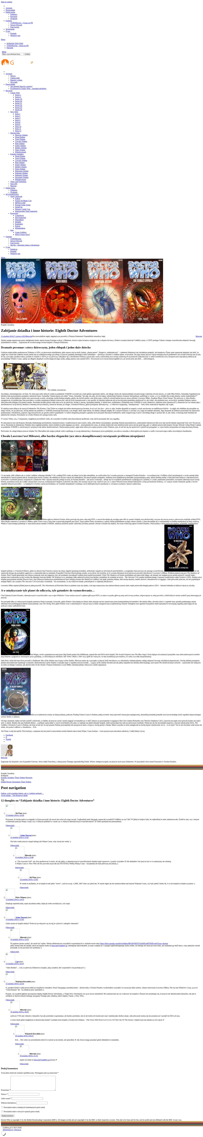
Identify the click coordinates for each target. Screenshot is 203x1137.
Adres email (6, 1099)
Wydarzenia (10, 29)
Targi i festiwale (16, 196)
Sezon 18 (18, 99)
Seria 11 (18, 129)
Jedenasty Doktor (21, 175)
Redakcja (13, 249)
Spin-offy (13, 184)
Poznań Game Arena (22, 205)
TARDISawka (15, 239)
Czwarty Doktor (21, 141)
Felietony (13, 14)
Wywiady (14, 82)
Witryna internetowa (8, 1103)
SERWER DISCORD (15, 44)
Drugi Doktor (20, 137)
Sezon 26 (18, 110)
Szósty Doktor (20, 146)
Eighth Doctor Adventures (10, 782)
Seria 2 (17, 116)
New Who (14, 112)
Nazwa (4, 1094)
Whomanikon (20, 228)
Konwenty (14, 213)
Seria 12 (18, 131)
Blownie (29, 336)
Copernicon (19, 215)
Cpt (17, 962)
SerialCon (18, 207)
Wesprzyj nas (15, 36)
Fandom (9, 21)
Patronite (10, 48)
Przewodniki (10, 10)
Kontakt (13, 33)
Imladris (18, 222)
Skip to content (6, 2)
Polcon (17, 226)
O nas (8, 31)
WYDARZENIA (12, 194)
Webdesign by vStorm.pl (12, 1130)
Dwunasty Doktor (21, 177)
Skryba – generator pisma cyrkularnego (24, 245)
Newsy (13, 76)
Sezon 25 (18, 108)
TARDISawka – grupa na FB (18, 46)
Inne (12, 230)
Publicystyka (10, 12)
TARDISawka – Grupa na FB (21, 23)
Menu (3, 40)
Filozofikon (19, 220)
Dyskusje (13, 19)
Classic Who (15, 93)
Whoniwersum (20, 152)
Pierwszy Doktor (21, 135)
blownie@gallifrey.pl (59, 946)
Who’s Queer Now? (22, 235)
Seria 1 (17, 114)
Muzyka (13, 186)
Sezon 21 (18, 103)
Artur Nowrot (25, 835)
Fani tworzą (14, 27)
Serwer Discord (16, 25)
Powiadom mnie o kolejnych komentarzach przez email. (24, 1107)
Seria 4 (17, 120)
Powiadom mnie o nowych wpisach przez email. (22, 1112)
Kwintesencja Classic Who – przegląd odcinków (28, 89)
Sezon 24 (18, 105)
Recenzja (28, 778)
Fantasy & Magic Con (23, 201)
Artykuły (9, 8)
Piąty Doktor (20, 144)
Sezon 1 (18, 95)
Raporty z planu (16, 80)
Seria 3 (17, 118)
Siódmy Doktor (21, 148)
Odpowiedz (10, 825)
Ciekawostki (15, 78)
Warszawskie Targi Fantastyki (26, 211)
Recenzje (13, 17)
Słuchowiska (15, 133)
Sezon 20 (18, 101)
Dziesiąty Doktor (21, 173)
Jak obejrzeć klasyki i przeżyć (21, 86)
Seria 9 (17, 125)
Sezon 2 (18, 97)
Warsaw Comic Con (22, 209)
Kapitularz (19, 224)
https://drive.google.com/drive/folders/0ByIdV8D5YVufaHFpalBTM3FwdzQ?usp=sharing (134, 943)
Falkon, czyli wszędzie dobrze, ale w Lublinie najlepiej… (22, 793)
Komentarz (6, 1090)
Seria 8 (17, 122)
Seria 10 (18, 127)
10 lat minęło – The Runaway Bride (14, 796)
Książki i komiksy (17, 154)
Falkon (17, 199)
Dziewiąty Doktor (21, 171)
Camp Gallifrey (21, 232)
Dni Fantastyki (20, 218)
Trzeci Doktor (20, 139)
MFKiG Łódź (20, 203)
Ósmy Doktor (20, 150)
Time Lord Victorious (18, 182)
